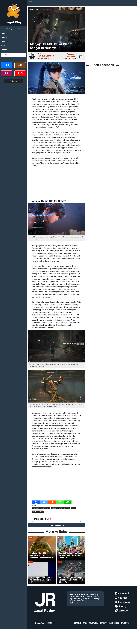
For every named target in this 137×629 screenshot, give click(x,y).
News (30, 537)
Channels (4, 37)
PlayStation (48, 10)
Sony (73, 508)
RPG (60, 508)
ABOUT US (83, 623)
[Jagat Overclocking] (6, 75)
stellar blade (38, 512)
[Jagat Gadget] (20, 67)
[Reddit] (52, 502)
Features (39, 10)
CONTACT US (123, 623)
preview (54, 508)
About (3, 46)
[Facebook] (36, 502)
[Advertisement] (64, 183)
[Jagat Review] (6, 67)
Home (3, 33)
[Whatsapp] (60, 502)
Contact (4, 50)
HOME (75, 623)
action (35, 508)
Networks (5, 41)
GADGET (99, 623)
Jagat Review (45, 610)
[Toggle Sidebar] (31, 3)
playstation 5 (44, 508)
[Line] (67, 502)
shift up (67, 508)
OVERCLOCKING (110, 623)
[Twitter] (44, 502)
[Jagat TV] (20, 75)
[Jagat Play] (45, 607)
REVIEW (92, 623)
